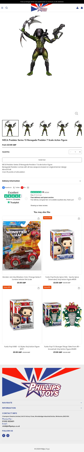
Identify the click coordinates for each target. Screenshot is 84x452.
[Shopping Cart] (82, 8)
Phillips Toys (45, 449)
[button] (2, 8)
